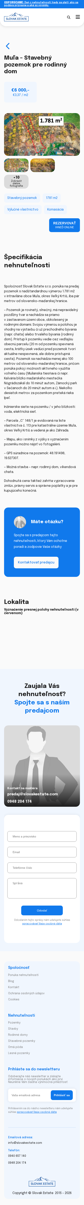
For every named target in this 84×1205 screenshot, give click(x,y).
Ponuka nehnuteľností (23, 975)
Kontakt (13, 987)
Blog (11, 981)
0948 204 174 (19, 801)
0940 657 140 (17, 1156)
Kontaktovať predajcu (36, 562)
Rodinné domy (18, 1035)
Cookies (13, 999)
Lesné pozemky (19, 1053)
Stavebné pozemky (21, 1041)
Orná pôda (15, 1047)
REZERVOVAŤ (64, 225)
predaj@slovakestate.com (32, 794)
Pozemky (14, 1022)
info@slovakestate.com (25, 1143)
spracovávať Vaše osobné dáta (42, 924)
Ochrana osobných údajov (26, 993)
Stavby (13, 1028)
